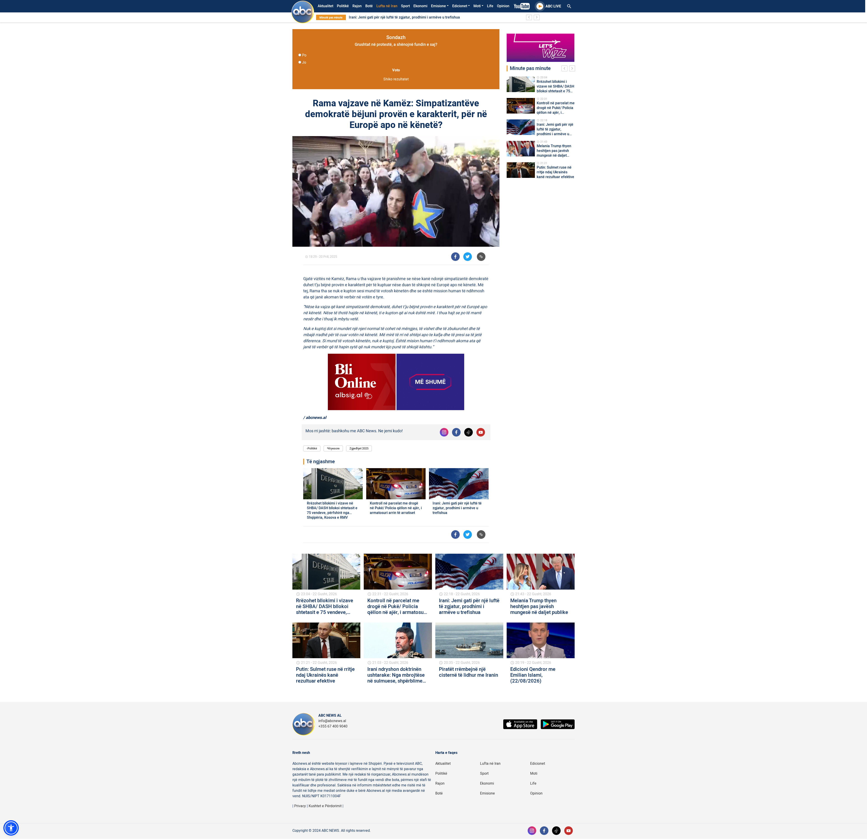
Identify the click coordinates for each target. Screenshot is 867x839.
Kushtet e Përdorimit (325, 806)
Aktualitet (325, 6)
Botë (369, 6)
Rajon (357, 6)
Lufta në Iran (386, 6)
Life (490, 6)
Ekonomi (420, 6)
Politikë (343, 6)
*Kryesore (333, 448)
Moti (477, 6)
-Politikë (312, 448)
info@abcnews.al (332, 721)
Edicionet (459, 6)
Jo (304, 62)
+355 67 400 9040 (332, 726)
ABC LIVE (553, 6)
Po (304, 55)
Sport (405, 6)
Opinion (503, 6)
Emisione (438, 6)
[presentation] (565, 69)
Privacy (300, 806)
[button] (11, 827)
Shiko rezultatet (396, 79)
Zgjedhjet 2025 (359, 448)
